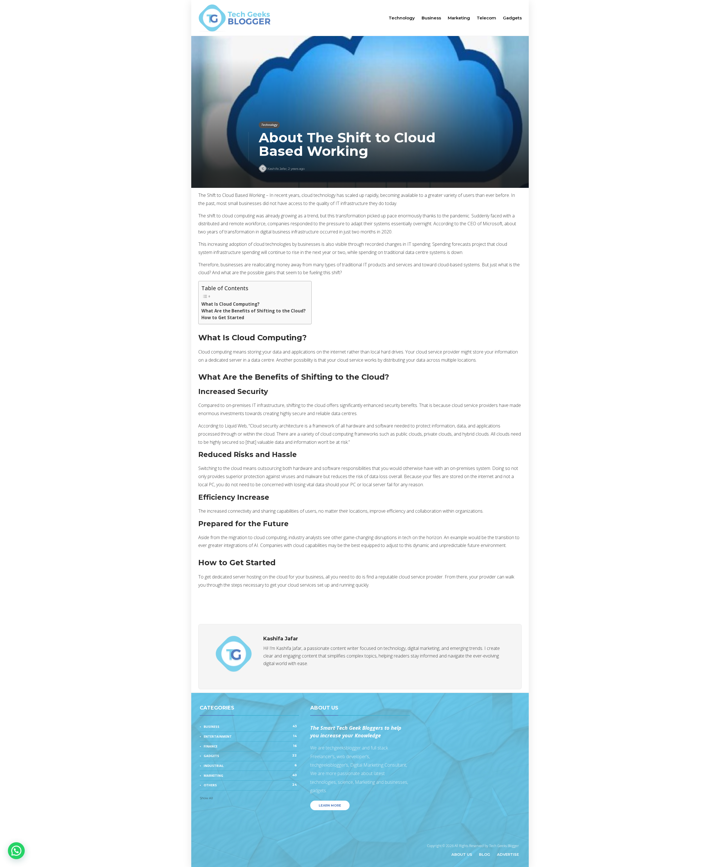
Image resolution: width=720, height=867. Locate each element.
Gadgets (512, 18)
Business (431, 18)
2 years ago (296, 169)
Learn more (330, 805)
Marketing (459, 18)
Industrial (250, 765)
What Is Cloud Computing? (230, 304)
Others (250, 785)
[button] (16, 850)
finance (250, 746)
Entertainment (250, 736)
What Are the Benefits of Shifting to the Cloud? (253, 311)
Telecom (486, 18)
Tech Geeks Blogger (504, 845)
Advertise (508, 854)
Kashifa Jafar (277, 169)
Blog (484, 854)
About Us (461, 854)
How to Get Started (222, 317)
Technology (402, 18)
